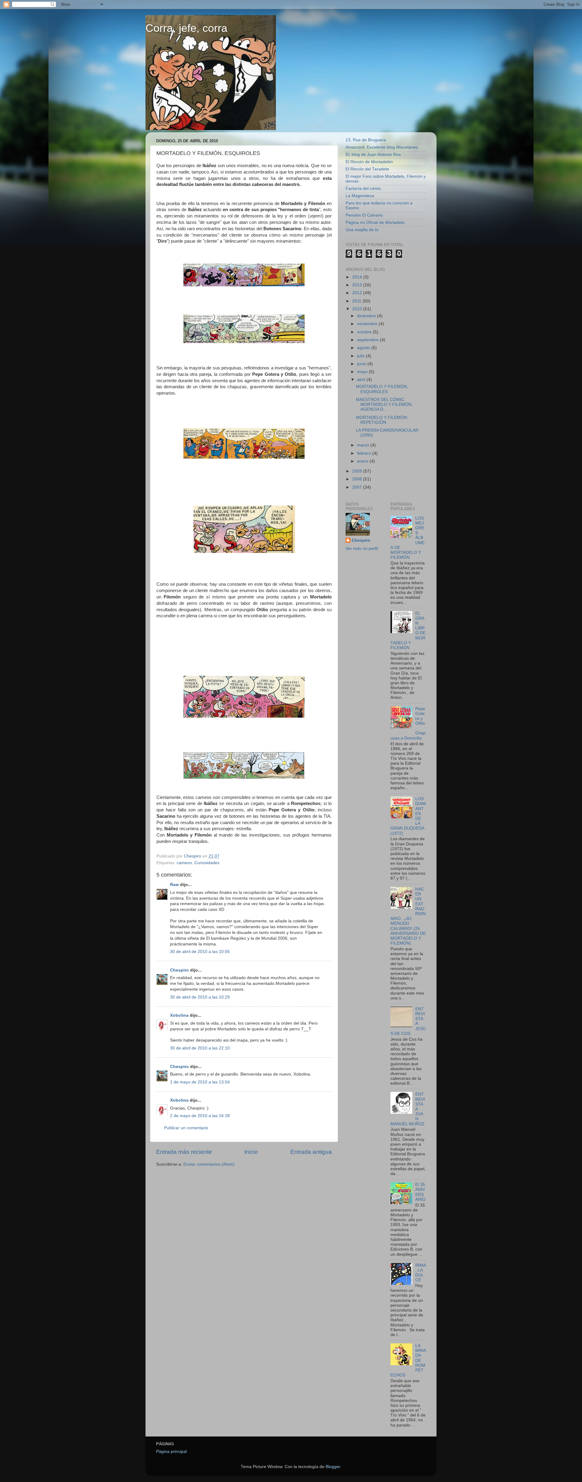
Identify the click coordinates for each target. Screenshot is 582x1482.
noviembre (368, 324)
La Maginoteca (360, 196)
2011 (357, 301)
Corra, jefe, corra (186, 28)
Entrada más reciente (184, 1152)
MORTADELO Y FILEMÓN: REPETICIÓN (382, 420)
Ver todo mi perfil (362, 548)
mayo (363, 371)
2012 (357, 293)
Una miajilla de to (362, 229)
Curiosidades (206, 863)
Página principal (171, 1451)
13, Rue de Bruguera (366, 140)
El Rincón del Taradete (367, 169)
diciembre (367, 316)
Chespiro (179, 970)
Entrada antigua (311, 1152)
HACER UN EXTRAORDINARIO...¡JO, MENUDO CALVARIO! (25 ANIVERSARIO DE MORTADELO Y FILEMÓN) (408, 916)
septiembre (368, 340)
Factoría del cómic (363, 188)
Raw (174, 884)
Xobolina (179, 1015)
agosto (364, 347)
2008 (357, 479)
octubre (365, 332)
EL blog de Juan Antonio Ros (373, 154)
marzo (363, 445)
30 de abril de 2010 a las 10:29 (200, 997)
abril (361, 379)
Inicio (251, 1152)
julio (361, 356)
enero (363, 461)
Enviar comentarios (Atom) (209, 1164)
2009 (357, 471)
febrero (364, 453)
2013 (357, 285)
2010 (357, 309)
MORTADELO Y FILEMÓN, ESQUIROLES (382, 389)
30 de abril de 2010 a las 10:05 (200, 951)
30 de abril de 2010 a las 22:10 (200, 1048)
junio (362, 364)
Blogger (333, 1466)
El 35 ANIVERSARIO (420, 1192)
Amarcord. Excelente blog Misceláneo (382, 147)
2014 (357, 277)
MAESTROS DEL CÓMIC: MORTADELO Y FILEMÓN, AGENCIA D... (384, 404)
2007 (357, 487)
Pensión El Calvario (364, 215)
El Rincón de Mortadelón (369, 162)
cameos (184, 863)
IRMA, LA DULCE (420, 1272)
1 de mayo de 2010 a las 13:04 (200, 1082)
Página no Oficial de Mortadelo (375, 222)
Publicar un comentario (186, 1128)
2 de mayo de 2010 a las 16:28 (200, 1115)
